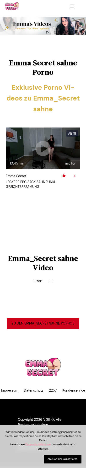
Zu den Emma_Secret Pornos (43, 323)
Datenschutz (33, 390)
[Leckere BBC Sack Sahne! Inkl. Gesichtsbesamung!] (43, 149)
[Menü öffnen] (71, 6)
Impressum (9, 390)
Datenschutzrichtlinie (38, 444)
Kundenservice (73, 390)
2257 (53, 390)
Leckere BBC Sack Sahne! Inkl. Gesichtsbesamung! (31, 184)
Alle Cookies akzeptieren (62, 459)
